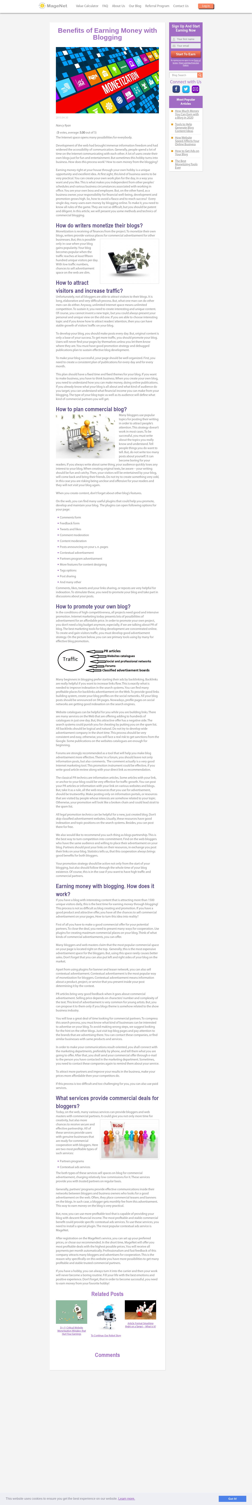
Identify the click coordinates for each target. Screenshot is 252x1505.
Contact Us (181, 6)
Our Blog (135, 6)
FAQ (105, 6)
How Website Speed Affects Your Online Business (187, 141)
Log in (206, 6)
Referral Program (157, 6)
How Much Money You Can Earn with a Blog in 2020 (187, 114)
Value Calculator (87, 6)
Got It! (232, 1498)
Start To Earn (185, 54)
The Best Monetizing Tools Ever (186, 164)
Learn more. (126, 1498)
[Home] (53, 5)
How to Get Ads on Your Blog (187, 153)
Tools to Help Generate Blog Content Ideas (184, 128)
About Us (118, 6)
